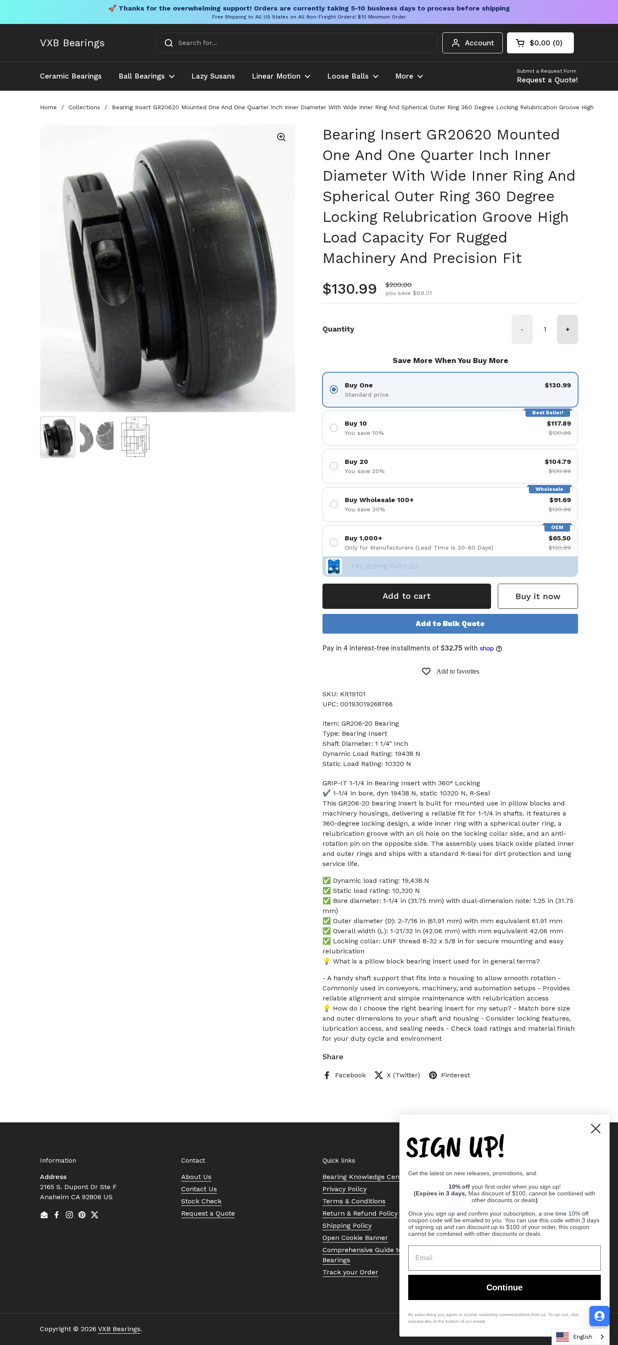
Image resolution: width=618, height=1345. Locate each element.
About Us (196, 1177)
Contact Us (199, 1189)
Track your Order (350, 1272)
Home (48, 107)
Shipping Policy (347, 1225)
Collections (84, 107)
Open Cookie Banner (355, 1238)
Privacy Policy (344, 1189)
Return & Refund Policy (360, 1213)
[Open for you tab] (599, 1316)
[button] (540, 42)
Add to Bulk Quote (450, 623)
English (582, 1337)
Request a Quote (208, 1213)
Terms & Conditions (354, 1201)
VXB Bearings (72, 43)
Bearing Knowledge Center (365, 1177)
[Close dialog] (595, 1128)
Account (479, 43)
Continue (504, 1287)
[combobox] (297, 43)
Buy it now (537, 596)
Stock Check (201, 1201)
